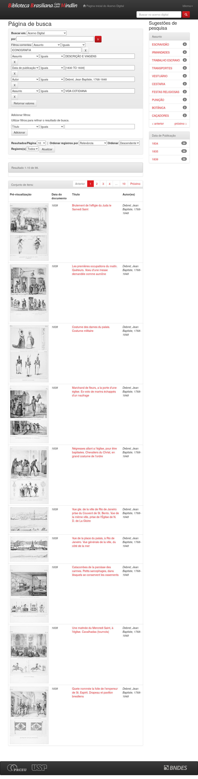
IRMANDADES (161, 52)
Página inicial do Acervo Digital (105, 6)
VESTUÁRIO (159, 76)
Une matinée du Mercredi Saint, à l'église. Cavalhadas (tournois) (92, 630)
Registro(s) (18, 149)
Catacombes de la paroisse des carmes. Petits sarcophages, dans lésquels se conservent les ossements (95, 571)
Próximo (135, 184)
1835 (155, 151)
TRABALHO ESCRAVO (166, 60)
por (13, 39)
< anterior (158, 123)
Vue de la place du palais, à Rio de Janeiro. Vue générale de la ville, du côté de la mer (94, 542)
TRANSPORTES (162, 68)
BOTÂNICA (158, 108)
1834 (155, 143)
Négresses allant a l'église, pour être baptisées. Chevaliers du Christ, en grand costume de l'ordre (94, 452)
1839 (155, 159)
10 (123, 184)
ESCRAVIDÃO (160, 44)
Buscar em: (18, 33)
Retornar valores (24, 103)
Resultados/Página (23, 143)
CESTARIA (158, 84)
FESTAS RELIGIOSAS (165, 92)
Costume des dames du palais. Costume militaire (91, 329)
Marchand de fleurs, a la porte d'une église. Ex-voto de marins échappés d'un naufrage (94, 391)
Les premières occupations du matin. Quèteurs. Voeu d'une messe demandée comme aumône (94, 270)
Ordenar (113, 143)
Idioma (187, 6)
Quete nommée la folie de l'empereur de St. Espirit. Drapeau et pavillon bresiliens (95, 692)
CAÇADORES (160, 115)
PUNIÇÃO (158, 100)
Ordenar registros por (64, 143)
